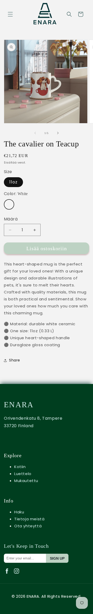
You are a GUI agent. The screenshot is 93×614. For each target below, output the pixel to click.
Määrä (11, 219)
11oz (13, 182)
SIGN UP (57, 558)
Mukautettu (26, 480)
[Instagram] (17, 575)
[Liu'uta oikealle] (58, 133)
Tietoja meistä (29, 519)
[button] (10, 14)
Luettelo (23, 473)
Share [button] (14, 360)
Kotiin (20, 466)
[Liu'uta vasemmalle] (35, 133)
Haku (19, 512)
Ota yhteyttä (28, 526)
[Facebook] (8, 575)
